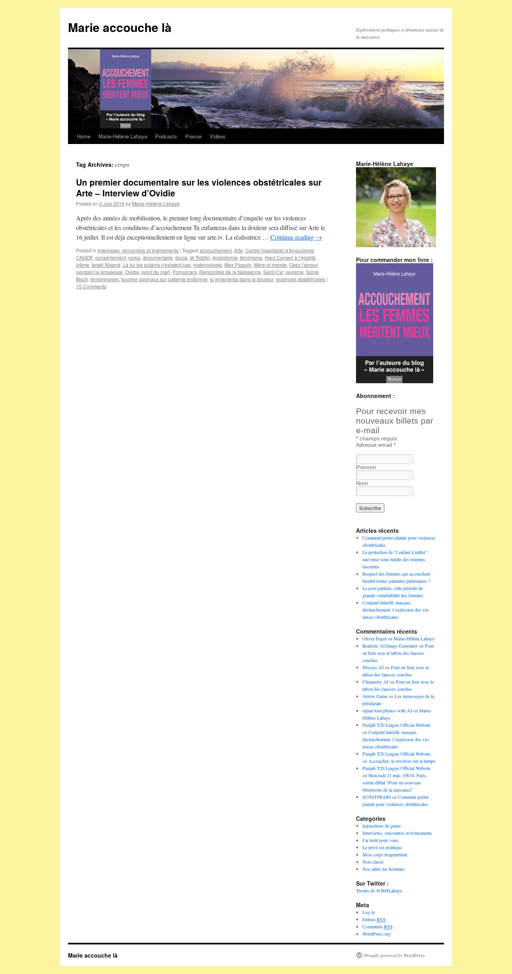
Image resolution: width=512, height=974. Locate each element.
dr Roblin (200, 257)
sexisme (295, 271)
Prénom (366, 467)
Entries (374, 919)
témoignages (104, 279)
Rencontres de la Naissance (230, 271)
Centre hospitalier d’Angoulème (279, 250)
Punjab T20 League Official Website (396, 725)
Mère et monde (270, 264)
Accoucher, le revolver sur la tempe (401, 761)
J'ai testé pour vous (380, 840)
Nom (362, 483)
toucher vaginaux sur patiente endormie (164, 279)
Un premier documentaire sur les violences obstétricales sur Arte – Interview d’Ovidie (199, 187)
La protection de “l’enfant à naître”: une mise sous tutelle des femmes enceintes (395, 559)
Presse (193, 136)
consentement (110, 257)
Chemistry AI (375, 681)
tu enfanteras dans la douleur (241, 279)
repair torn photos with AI (387, 710)
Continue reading (296, 237)
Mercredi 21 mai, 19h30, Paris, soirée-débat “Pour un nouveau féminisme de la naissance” (394, 782)
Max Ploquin (238, 264)
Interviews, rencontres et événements (138, 250)
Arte (238, 250)
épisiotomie (225, 257)
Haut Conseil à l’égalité (290, 257)
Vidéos (218, 136)
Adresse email (376, 445)
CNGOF (84, 257)
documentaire (158, 257)
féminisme (251, 257)
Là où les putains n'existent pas (157, 264)
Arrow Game (375, 696)
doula (181, 257)
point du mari (156, 271)
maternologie (207, 264)
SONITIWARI (376, 797)
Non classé (372, 861)
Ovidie (132, 271)
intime (82, 264)
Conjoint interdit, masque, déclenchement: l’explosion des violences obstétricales (396, 609)
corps (134, 257)
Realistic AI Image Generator (390, 645)
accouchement (216, 250)
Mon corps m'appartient (384, 854)
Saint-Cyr (273, 271)
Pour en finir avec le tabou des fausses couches (398, 652)
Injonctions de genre (381, 825)
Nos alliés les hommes (383, 869)
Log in (368, 912)
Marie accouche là (120, 27)
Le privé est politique (382, 847)
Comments (377, 926)
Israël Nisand (106, 264)
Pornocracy (184, 271)
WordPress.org (376, 933)
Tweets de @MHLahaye (379, 890)
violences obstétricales (300, 279)
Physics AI (373, 667)
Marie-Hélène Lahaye (122, 136)
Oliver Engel (374, 638)
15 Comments (91, 286)
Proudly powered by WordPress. (395, 955)
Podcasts (166, 136)
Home (83, 136)
